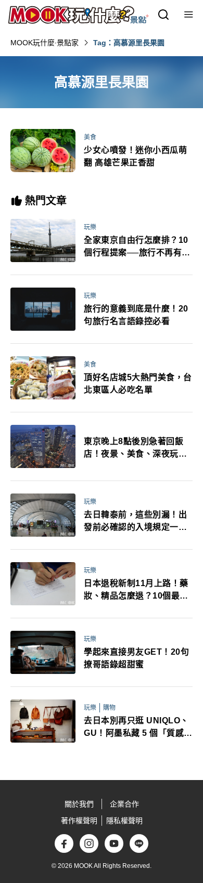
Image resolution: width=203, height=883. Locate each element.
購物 (109, 707)
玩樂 (90, 227)
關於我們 (79, 804)
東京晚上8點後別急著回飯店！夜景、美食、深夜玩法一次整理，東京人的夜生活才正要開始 (135, 448)
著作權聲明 (79, 820)
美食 (90, 137)
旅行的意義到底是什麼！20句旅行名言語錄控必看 (136, 315)
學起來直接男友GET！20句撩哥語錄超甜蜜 (136, 658)
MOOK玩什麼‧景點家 (44, 42)
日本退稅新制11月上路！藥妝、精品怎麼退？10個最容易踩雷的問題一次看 (136, 590)
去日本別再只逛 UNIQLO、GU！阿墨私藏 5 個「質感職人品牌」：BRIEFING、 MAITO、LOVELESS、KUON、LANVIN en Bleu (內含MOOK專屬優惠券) (138, 727)
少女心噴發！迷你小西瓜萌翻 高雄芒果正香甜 (135, 156)
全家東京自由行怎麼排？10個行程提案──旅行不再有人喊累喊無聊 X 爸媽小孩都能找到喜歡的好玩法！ (137, 247)
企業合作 (124, 804)
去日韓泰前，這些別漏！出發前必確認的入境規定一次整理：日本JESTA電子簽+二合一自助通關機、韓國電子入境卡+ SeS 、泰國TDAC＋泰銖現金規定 (138, 522)
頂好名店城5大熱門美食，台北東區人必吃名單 (138, 383)
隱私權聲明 (124, 820)
